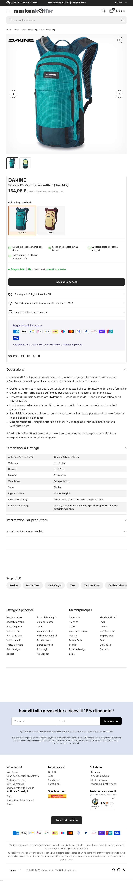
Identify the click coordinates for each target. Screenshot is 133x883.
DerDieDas (105, 644)
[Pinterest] (124, 869)
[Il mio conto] (104, 11)
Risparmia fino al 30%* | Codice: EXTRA (66, 2)
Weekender (43, 653)
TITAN (72, 626)
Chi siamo (95, 772)
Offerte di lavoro (98, 780)
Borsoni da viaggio (46, 617)
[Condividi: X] (28, 356)
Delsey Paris (75, 640)
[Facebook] (113, 869)
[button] (116, 180)
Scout (103, 640)
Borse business (45, 644)
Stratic (72, 644)
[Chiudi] (1, 880)
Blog (8, 796)
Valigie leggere (14, 626)
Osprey (73, 635)
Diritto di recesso (15, 783)
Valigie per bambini (47, 635)
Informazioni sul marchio (25, 531)
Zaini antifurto (92, 585)
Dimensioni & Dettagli (22, 448)
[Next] (119, 94)
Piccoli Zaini (32, 585)
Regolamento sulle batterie (20, 787)
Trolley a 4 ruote (14, 644)
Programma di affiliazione (103, 783)
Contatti (52, 772)
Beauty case (43, 640)
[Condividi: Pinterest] (34, 356)
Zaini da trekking (30, 30)
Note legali (12, 772)
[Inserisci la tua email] (111, 721)
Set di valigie (13, 649)
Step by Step (107, 635)
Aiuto (50, 776)
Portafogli (42, 649)
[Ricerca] (122, 20)
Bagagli (10, 653)
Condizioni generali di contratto (22, 776)
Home (9, 30)
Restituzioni (54, 783)
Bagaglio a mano (15, 621)
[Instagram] (118, 869)
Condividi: (13, 356)
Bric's (72, 653)
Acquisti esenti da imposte (20, 800)
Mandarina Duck (108, 617)
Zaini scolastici (44, 631)
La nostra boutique (99, 776)
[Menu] (8, 10)
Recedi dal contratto (66, 820)
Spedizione (41, 191)
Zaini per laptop (45, 621)
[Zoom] (120, 40)
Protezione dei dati (16, 780)
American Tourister (78, 631)
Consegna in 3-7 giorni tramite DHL (33, 294)
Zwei (102, 621)
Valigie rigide (13, 631)
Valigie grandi (13, 640)
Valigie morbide (14, 635)
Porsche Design (77, 649)
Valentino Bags (107, 631)
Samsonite (74, 617)
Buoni (9, 804)
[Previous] (13, 94)
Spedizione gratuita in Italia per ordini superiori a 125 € (44, 303)
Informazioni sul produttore (27, 520)
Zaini (17, 30)
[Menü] (113, 799)
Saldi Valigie (54, 585)
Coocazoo (105, 649)
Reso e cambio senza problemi (31, 312)
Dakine (17, 180)
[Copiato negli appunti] (39, 356)
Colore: (20, 202)
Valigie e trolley (14, 617)
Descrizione (15, 369)
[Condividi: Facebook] (22, 356)
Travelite (73, 621)
